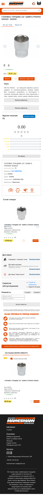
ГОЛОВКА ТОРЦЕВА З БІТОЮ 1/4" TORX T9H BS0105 (21, 225)
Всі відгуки (21, 156)
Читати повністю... (21, 100)
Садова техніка (11, 443)
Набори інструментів (13, 436)
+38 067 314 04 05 (12, 460)
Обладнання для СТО (13, 445)
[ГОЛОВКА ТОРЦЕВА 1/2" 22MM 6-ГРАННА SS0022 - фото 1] (21, 46)
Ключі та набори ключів (14, 438)
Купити (7, 79)
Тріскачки (9, 441)
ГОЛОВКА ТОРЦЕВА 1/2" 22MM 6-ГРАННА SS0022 (21, 380)
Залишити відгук (29, 116)
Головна (9, 430)
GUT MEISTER (16, 171)
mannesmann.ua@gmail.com (15, 463)
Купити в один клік (26, 79)
